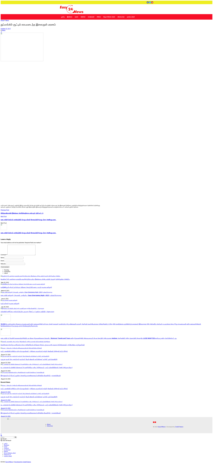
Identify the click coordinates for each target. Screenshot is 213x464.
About (49, 424)
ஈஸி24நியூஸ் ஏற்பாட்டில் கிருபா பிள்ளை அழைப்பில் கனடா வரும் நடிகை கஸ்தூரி (26, 287)
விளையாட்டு (121, 17)
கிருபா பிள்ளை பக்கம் (109, 17)
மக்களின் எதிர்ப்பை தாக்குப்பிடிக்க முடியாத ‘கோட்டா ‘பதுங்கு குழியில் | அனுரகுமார (27, 312)
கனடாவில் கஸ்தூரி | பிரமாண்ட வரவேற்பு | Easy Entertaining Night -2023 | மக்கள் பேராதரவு (31, 295)
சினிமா (99, 17)
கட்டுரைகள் (91, 17)
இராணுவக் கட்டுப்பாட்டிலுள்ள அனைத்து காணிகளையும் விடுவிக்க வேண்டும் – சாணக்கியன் (31, 376)
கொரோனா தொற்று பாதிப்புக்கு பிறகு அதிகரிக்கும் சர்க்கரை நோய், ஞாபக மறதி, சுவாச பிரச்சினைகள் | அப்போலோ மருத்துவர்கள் (43, 345)
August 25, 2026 (5, 392)
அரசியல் (83, 17)
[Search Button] (15, 437)
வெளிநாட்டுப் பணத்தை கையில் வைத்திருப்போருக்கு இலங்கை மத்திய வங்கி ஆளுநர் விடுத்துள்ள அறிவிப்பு (35, 279)
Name (2, 257)
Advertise (50, 426)
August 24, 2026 (5, 408)
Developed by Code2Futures (22, 462)
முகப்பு (63, 17)
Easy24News (161, 427)
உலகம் (76, 17)
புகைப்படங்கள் (131, 17)
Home (2, 20)
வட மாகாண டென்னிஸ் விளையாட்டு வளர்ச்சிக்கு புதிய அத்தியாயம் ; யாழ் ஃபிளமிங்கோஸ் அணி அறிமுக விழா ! (36, 368)
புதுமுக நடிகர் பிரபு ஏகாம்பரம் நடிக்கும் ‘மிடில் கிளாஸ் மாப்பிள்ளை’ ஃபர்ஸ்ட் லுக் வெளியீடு (29, 359)
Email (2, 261)
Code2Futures (179, 427)
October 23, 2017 (6, 29)
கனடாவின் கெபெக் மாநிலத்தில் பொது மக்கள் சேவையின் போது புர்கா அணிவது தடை (28, 233)
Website (3, 264)
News (7, 20)
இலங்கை (69, 17)
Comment (4, 255)
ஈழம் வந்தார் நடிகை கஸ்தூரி (10, 304)
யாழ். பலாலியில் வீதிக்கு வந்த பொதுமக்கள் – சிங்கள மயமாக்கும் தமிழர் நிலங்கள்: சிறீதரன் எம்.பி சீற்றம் (34, 351)
